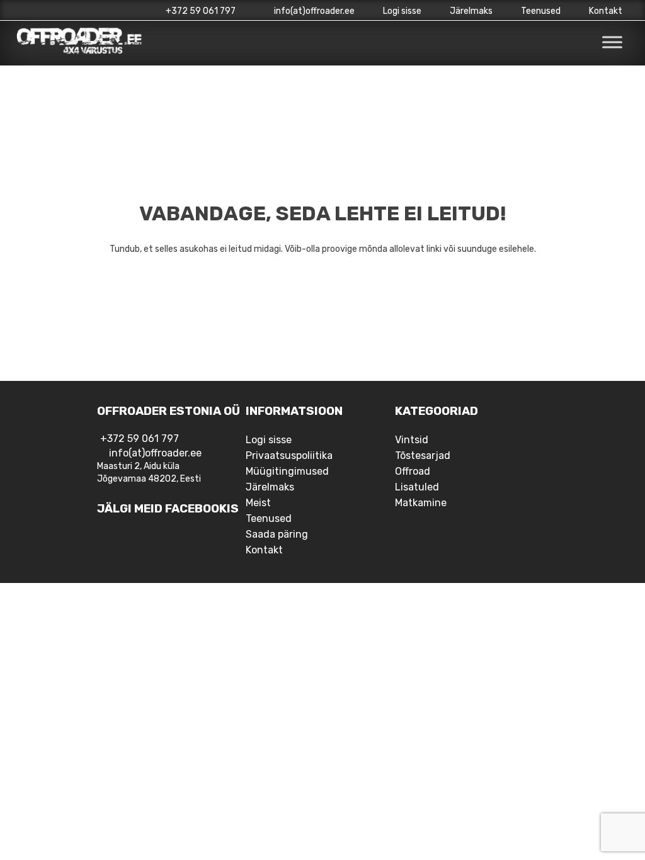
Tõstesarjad (422, 455)
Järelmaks (471, 11)
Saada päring (277, 534)
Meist (258, 503)
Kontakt (605, 11)
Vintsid (411, 440)
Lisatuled (417, 487)
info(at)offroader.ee (313, 11)
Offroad (412, 471)
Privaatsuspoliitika (289, 455)
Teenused (541, 11)
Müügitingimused (287, 471)
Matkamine (421, 503)
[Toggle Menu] (612, 42)
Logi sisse (402, 11)
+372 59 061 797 (201, 11)
